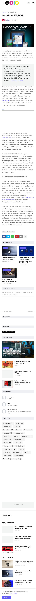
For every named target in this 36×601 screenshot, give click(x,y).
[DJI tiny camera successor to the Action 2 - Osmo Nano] (7, 564)
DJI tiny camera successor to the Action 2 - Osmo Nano (23, 562)
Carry (17, 426)
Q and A (6, 452)
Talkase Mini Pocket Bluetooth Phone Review (22, 381)
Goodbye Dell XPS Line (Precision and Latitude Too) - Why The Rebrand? (26, 260)
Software (7, 455)
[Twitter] (8, 236)
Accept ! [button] (6, 597)
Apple (19, 423)
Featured (28, 430)
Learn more (13, 593)
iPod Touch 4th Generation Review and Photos (23, 527)
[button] (2, 2)
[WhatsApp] (12, 236)
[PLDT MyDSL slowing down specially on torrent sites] (7, 549)
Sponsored (18, 455)
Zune (17, 459)
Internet (7, 443)
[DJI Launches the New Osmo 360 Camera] (7, 573)
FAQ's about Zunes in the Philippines (22, 372)
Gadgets (19, 433)
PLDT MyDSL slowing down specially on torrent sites (23, 547)
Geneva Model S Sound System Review (22, 362)
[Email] (21, 236)
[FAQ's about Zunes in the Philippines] (7, 374)
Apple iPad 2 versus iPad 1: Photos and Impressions (23, 537)
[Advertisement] (18, 481)
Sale (26, 452)
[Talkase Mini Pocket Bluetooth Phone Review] (7, 384)
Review (17, 452)
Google (7, 439)
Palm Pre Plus (6, 138)
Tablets (7, 459)
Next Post (30, 311)
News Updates (11, 12)
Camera (7, 426)
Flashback (7, 433)
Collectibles (8, 430)
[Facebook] (4, 236)
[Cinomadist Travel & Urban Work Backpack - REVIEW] (7, 583)
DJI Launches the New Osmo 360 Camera (9, 258)
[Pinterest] (17, 236)
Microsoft (8, 446)
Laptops (17, 443)
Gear (16, 436)
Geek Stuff (26, 436)
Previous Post (7, 311)
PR (21, 449)
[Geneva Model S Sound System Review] (7, 364)
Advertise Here (18, 504)
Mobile (20, 446)
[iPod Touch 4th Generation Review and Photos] (7, 529)
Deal (18, 430)
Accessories (8, 423)
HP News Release (17, 80)
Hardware (18, 439)
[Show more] (25, 236)
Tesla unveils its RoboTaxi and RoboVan (9, 280)
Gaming (7, 436)
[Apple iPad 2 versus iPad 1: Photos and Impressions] (7, 539)
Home (4, 12)
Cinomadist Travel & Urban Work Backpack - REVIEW (23, 581)
